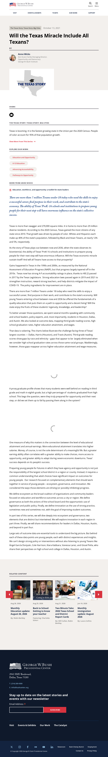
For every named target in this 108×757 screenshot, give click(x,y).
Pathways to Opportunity (23, 175)
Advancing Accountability (23, 169)
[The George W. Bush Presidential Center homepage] (21, 4)
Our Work (45, 725)
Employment (92, 747)
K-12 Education (19, 163)
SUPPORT (91, 13)
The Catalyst (60, 725)
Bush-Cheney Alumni (76, 747)
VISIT (15, 13)
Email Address (17, 704)
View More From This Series (21, 141)
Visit (11, 725)
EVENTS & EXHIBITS (34, 13)
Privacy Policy (92, 751)
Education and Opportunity (24, 157)
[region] (54, 608)
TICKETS (55, 13)
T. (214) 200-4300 (15, 683)
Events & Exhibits (27, 725)
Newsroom (61, 747)
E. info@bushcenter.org (18, 687)
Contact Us (79, 751)
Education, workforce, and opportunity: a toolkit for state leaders (41, 189)
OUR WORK (73, 13)
